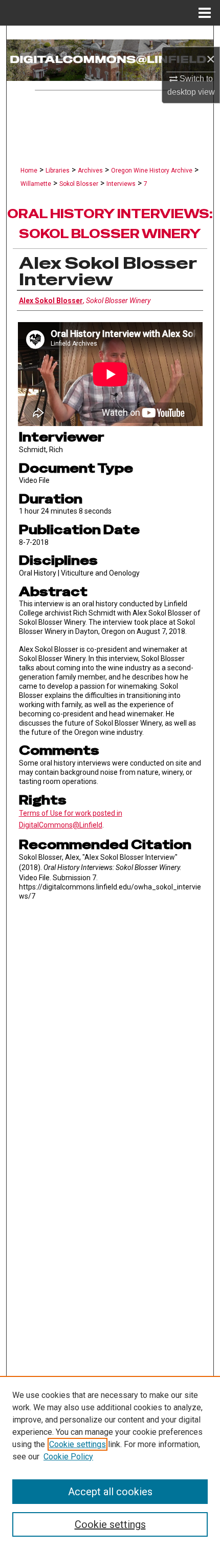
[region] (110, 1462)
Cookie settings (77, 1444)
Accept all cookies (110, 1492)
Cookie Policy (68, 1456)
